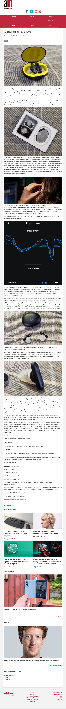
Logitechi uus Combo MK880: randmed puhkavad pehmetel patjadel (16, 533)
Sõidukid (50, 21)
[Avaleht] (8, 4)
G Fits (21, 103)
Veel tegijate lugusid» (56, 665)
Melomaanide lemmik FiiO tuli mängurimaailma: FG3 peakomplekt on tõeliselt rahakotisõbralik (47, 561)
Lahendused (32, 21)
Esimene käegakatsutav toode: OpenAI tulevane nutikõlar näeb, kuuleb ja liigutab (17, 561)
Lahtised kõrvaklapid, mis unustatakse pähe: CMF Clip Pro (46, 532)
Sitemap (33, 692)
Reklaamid (33, 694)
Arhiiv (13, 25)
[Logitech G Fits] (33, 65)
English (32, 25)
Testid (13, 21)
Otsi (50, 25)
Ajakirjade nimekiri (57, 692)
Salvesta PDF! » (8, 505)
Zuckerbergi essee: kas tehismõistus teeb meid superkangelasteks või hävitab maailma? (31, 660)
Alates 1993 (59, 698)
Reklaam (32, 16)
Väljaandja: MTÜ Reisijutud (33, 698)
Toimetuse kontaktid (33, 696)
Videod (50, 16)
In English (59, 699)
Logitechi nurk (21, 499)
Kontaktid (13, 16)
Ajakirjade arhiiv (58, 694)
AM (24, 36)
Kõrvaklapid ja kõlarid (10, 499)
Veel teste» (58, 617)
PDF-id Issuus (58, 696)
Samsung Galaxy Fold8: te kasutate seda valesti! (20, 609)
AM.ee (8, 693)
